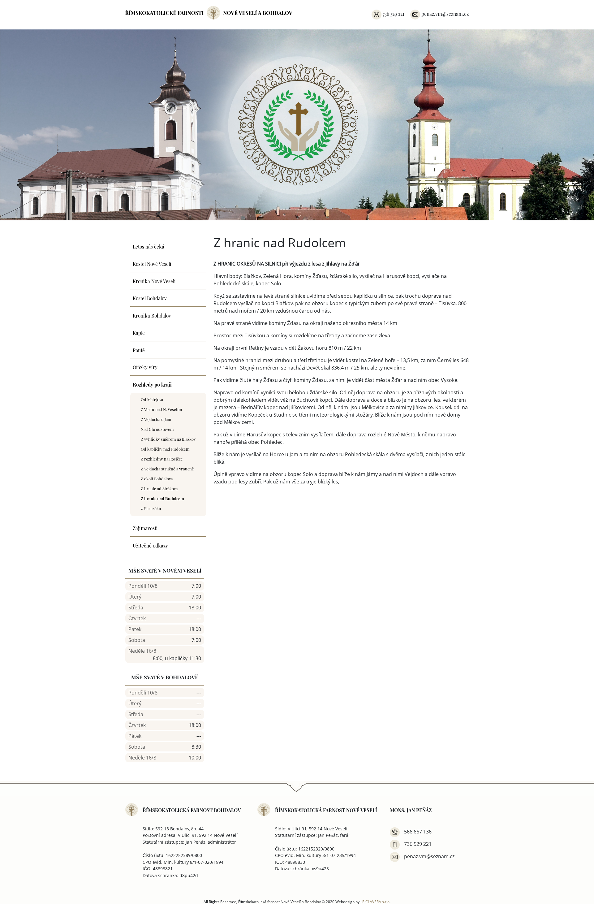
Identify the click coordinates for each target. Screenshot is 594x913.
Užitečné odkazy (150, 545)
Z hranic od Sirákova (159, 488)
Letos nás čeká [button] (148, 246)
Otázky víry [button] (145, 367)
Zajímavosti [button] (145, 528)
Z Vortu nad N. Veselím (161, 409)
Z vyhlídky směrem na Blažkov (168, 438)
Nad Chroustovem (157, 429)
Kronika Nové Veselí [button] (154, 281)
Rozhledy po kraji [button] (152, 384)
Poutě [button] (139, 350)
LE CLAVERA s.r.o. (375, 901)
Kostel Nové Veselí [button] (152, 263)
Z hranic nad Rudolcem (162, 498)
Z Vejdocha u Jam (156, 419)
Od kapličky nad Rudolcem (165, 448)
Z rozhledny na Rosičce (162, 458)
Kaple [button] (139, 332)
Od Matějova (152, 399)
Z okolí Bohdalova (157, 478)
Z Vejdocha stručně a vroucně (167, 468)
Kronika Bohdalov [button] (152, 315)
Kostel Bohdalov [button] (150, 298)
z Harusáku (151, 508)
